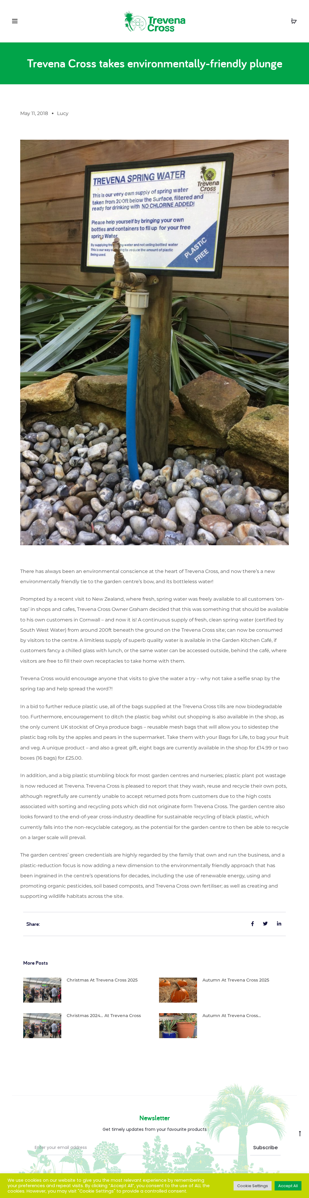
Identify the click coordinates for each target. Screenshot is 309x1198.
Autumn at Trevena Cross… (231, 1015)
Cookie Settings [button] (252, 1186)
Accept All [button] (288, 1186)
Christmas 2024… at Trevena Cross (104, 1015)
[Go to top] (300, 1133)
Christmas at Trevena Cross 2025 (102, 980)
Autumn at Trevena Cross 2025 (235, 980)
